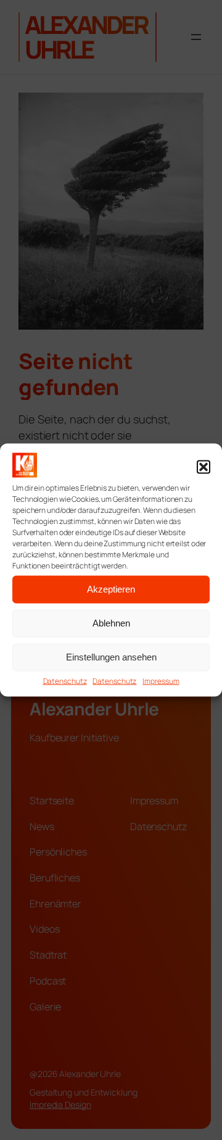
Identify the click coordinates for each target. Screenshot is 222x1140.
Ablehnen (111, 623)
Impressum (160, 681)
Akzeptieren (111, 589)
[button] (203, 466)
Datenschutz (65, 681)
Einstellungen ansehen (111, 657)
